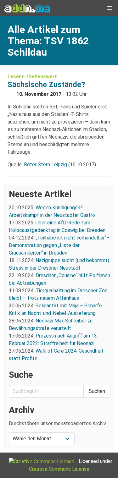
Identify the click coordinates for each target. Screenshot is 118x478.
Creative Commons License (59, 469)
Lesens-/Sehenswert (32, 77)
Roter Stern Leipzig (45, 165)
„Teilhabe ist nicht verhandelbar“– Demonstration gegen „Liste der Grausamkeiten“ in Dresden (59, 245)
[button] (110, 8)
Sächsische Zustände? (46, 84)
